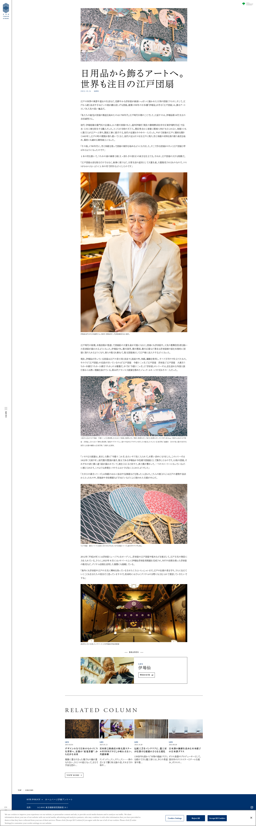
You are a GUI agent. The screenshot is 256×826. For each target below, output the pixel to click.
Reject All (196, 818)
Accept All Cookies (217, 818)
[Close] (251, 817)
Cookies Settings (175, 818)
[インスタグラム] (252, 807)
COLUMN (29, 790)
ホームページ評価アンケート (59, 800)
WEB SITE (145, 675)
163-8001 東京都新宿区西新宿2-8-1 (52, 808)
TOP (19, 790)
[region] (128, 818)
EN (5, 807)
